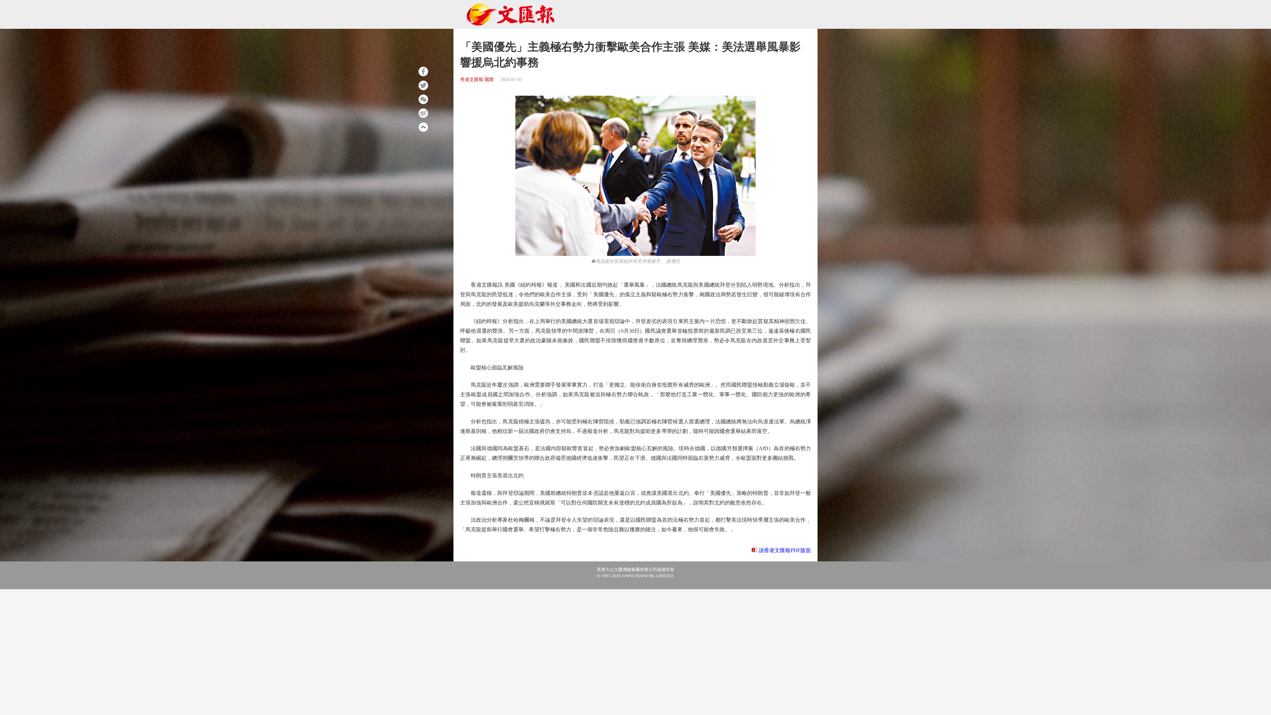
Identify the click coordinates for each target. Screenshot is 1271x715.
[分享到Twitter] (423, 85)
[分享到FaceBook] (423, 71)
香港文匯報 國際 (477, 79)
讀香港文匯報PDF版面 (785, 550)
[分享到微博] (423, 113)
